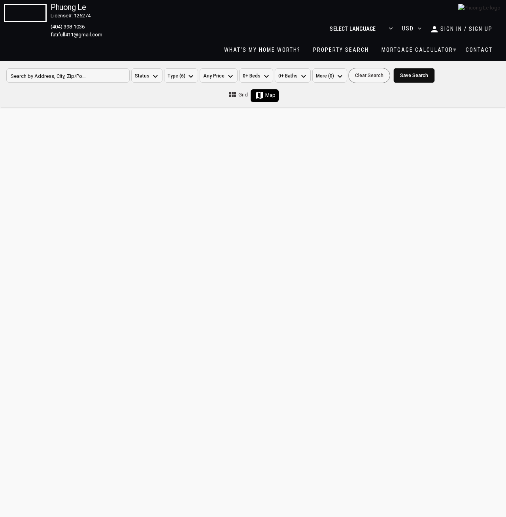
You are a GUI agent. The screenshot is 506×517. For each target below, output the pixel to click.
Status (142, 76)
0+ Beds (252, 76)
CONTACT (479, 50)
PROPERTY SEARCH (341, 50)
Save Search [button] (414, 75)
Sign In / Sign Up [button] (466, 29)
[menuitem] (262, 50)
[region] (329, 75)
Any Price (214, 76)
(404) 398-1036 (68, 27)
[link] (479, 8)
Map (270, 95)
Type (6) (176, 76)
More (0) (325, 76)
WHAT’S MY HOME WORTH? (262, 50)
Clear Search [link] (369, 75)
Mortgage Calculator (417, 50)
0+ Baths (288, 76)
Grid (243, 95)
